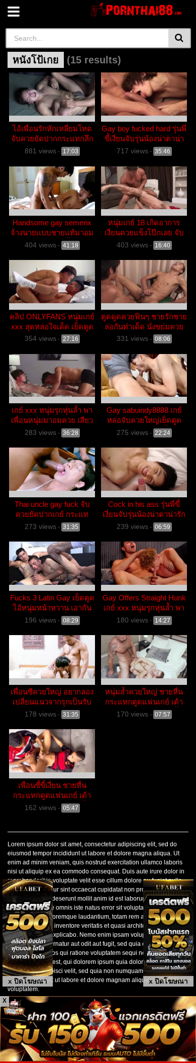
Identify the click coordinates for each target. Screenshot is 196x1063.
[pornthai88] (137, 10)
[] (179, 38)
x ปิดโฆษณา (27, 981)
